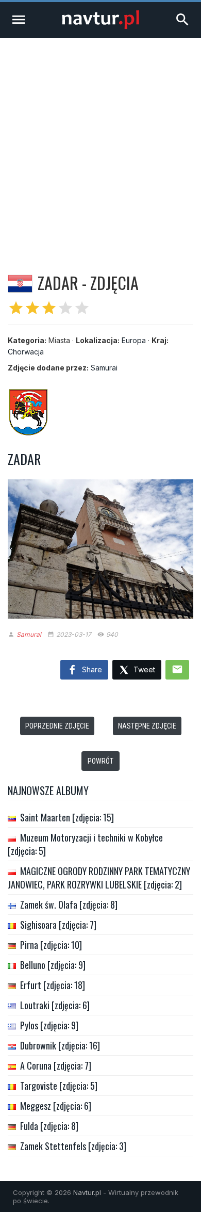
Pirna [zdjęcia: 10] (51, 944)
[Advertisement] (100, 144)
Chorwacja (26, 351)
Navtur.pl (87, 1192)
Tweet (143, 669)
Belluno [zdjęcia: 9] (53, 965)
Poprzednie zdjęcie (57, 726)
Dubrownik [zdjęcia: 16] (60, 1045)
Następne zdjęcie (147, 726)
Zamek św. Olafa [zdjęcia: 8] (69, 904)
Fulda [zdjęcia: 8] (49, 1126)
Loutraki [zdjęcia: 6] (55, 1005)
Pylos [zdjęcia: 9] (49, 1025)
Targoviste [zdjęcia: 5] (58, 1085)
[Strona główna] (100, 26)
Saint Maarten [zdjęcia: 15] (67, 817)
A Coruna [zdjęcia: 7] (55, 1065)
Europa (134, 340)
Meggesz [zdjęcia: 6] (55, 1105)
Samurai (104, 367)
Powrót (100, 761)
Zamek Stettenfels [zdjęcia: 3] (73, 1146)
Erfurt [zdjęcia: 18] (52, 985)
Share (91, 669)
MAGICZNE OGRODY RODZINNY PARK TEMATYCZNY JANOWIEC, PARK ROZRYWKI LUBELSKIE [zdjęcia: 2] (99, 877)
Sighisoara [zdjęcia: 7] (58, 924)
